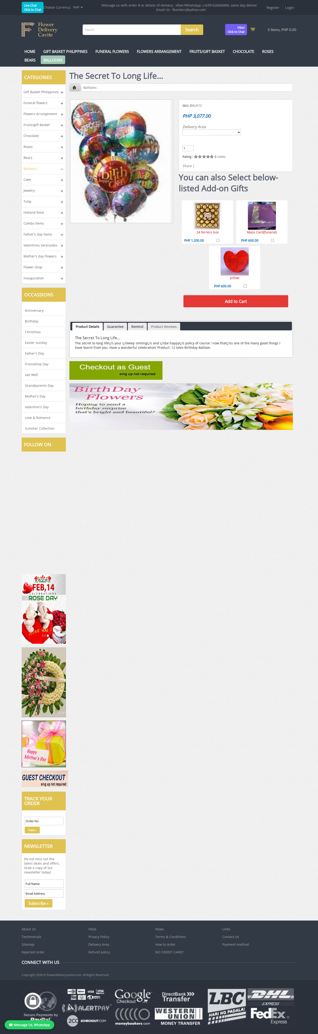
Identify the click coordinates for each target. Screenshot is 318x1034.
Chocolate (243, 51)
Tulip (27, 201)
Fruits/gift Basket (207, 51)
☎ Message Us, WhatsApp (29, 1025)
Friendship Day (36, 364)
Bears (30, 60)
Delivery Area (194, 126)
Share (187, 166)
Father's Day (34, 353)
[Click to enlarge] (207, 216)
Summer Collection (39, 428)
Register (273, 7)
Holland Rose (34, 212)
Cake (27, 179)
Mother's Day (35, 396)
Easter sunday (36, 342)
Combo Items (34, 223)
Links (226, 929)
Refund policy (99, 952)
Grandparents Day (39, 385)
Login (289, 7)
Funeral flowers (112, 51)
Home (29, 51)
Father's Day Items (38, 234)
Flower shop (33, 267)
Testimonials (31, 937)
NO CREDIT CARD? (169, 952)
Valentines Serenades (40, 245)
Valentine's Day (37, 407)
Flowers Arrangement (159, 51)
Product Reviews (164, 326)
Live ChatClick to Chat (32, 7)
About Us (29, 929)
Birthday (31, 321)
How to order (165, 944)
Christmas (33, 332)
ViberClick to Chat (236, 29)
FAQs (92, 929)
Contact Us (230, 937)
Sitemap (28, 944)
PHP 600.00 (249, 240)
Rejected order (33, 952)
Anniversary (34, 310)
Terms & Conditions (170, 937)
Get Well (31, 375)
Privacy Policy (98, 937)
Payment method (235, 944)
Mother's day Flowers (40, 256)
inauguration (34, 278)
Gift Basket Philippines (65, 51)
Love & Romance (38, 417)
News (159, 929)
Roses (268, 51)
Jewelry (29, 190)
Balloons (53, 60)
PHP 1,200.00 (194, 240)
